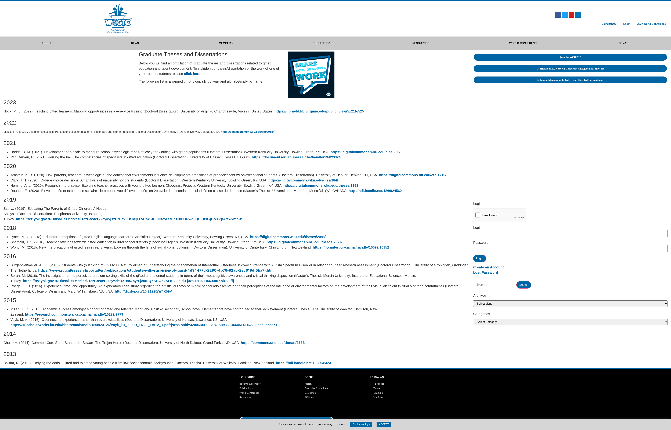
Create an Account (488, 267)
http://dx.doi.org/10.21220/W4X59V (143, 291)
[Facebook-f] (558, 15)
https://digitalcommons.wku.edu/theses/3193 (321, 185)
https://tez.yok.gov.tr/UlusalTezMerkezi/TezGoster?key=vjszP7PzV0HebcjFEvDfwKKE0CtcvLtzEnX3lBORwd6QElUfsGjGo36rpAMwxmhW (129, 219)
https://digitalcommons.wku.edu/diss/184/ (303, 180)
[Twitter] (565, 15)
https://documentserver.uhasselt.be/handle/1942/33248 (297, 157)
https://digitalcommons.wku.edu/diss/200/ (365, 152)
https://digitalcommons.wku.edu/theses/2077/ (304, 242)
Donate (623, 43)
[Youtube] (572, 15)
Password (480, 242)
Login (626, 23)
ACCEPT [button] (384, 424)
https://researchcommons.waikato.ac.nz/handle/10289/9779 (74, 314)
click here (192, 74)
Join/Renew (609, 23)
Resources (420, 43)
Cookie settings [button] (361, 424)
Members (226, 43)
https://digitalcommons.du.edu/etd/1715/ (412, 175)
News (135, 43)
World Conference (523, 43)
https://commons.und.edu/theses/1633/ (273, 343)
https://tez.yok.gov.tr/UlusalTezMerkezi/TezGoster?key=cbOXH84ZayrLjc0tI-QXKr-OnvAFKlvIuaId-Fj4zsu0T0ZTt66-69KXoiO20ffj (128, 281)
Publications (322, 43)
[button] (597, 15)
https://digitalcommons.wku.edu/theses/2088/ (288, 237)
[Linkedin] (578, 15)
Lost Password (485, 272)
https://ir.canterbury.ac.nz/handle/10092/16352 (351, 247)
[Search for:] (494, 284)
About (46, 43)
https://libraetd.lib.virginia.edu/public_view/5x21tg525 (319, 111)
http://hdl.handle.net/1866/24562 (375, 191)
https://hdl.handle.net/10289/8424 (303, 363)
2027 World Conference (651, 23)
